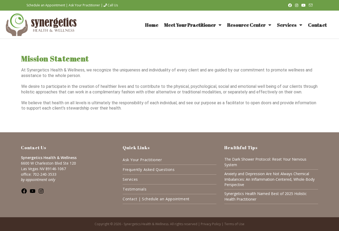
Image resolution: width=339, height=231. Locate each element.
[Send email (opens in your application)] (310, 5)
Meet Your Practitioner (190, 25)
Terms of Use (234, 224)
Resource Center (246, 25)
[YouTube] (32, 193)
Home (151, 25)
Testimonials (134, 189)
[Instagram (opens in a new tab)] (296, 5)
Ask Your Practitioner (84, 5)
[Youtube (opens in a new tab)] (303, 5)
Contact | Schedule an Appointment (156, 198)
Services (287, 25)
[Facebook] (24, 193)
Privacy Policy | (212, 224)
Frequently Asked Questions (149, 169)
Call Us (112, 5)
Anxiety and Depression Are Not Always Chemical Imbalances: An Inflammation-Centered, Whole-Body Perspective (269, 179)
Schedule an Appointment (45, 5)
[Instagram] (41, 193)
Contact (317, 25)
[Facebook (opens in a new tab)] (290, 5)
